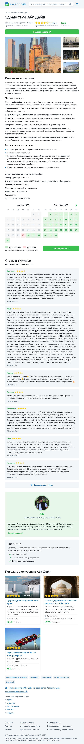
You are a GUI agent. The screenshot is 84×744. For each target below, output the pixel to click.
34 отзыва (53, 23)
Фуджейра (11, 703)
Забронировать (40, 32)
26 (18, 235)
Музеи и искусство (61, 677)
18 (13, 230)
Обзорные (34, 677)
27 (23, 235)
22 (33, 230)
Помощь (8, 726)
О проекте (9, 722)
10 (8, 225)
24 (8, 235)
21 (28, 230)
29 (33, 235)
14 (28, 225)
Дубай (9, 700)
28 (28, 235)
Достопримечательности (30, 726)
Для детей (10, 682)
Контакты (9, 730)
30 (39, 235)
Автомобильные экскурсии (16, 677)
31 (8, 240)
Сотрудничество (54, 722)
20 (23, 230)
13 (23, 225)
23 (39, 230)
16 (39, 225)
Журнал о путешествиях (29, 730)
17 (8, 230)
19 (18, 230)
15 (33, 225)
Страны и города (27, 722)
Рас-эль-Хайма (13, 706)
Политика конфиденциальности (60, 730)
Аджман (10, 710)
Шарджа (10, 713)
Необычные (46, 677)
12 (18, 225)
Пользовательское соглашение (59, 726)
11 (13, 225)
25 (13, 235)
